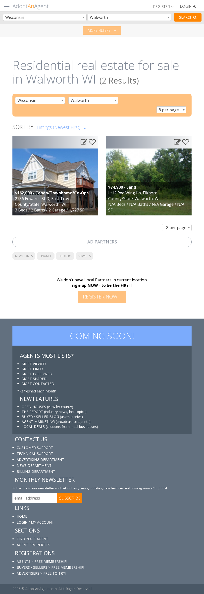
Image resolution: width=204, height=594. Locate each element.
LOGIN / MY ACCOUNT (35, 522)
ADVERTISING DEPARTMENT (40, 459)
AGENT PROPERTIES (33, 544)
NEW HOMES (24, 256)
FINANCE (46, 256)
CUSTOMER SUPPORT (35, 447)
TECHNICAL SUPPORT (35, 453)
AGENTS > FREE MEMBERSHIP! (42, 561)
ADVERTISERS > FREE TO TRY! (41, 573)
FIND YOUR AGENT (32, 538)
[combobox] (45, 17)
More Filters (99, 30)
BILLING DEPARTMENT (36, 471)
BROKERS (65, 256)
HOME (22, 516)
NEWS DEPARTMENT (34, 465)
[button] (165, 6)
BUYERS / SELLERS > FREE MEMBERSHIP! (50, 567)
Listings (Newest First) (59, 127)
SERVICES (84, 256)
